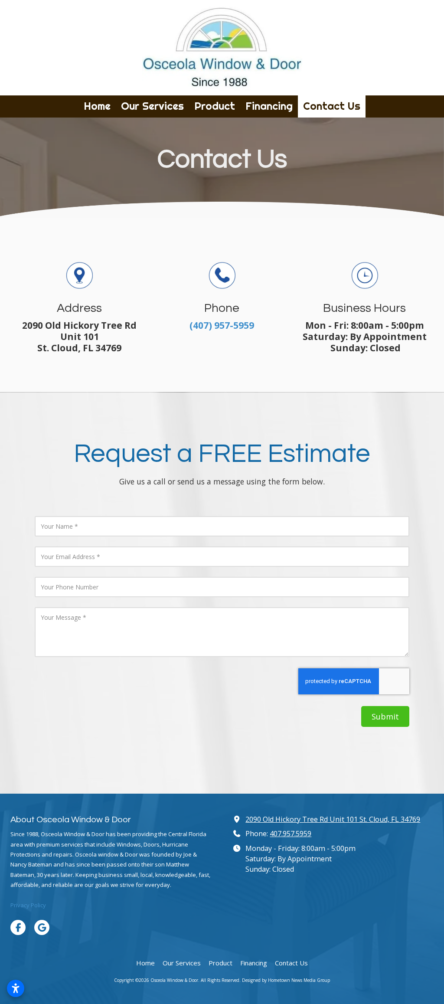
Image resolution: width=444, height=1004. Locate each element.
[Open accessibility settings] (15, 988)
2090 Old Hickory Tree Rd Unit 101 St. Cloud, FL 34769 (332, 819)
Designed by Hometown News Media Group (286, 980)
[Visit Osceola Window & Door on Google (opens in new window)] (41, 927)
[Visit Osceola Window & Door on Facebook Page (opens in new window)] (18, 927)
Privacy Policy (28, 905)
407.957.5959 (290, 833)
